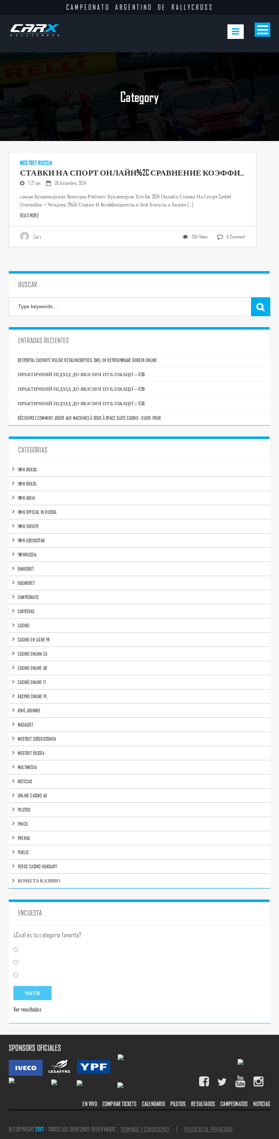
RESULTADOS (203, 1103)
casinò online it (32, 682)
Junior (29, 975)
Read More (29, 215)
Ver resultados (27, 1009)
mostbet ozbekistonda (37, 739)
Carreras (26, 611)
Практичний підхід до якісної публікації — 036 (81, 374)
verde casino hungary (37, 866)
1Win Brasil (27, 469)
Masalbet (25, 724)
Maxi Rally (32, 949)
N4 (25, 962)
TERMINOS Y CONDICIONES (145, 1129)
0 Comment (236, 236)
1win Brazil (27, 483)
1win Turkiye (28, 526)
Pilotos (24, 809)
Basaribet (26, 583)
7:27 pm (34, 183)
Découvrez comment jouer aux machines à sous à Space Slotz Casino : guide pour (89, 418)
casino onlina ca (32, 654)
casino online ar (32, 668)
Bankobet (26, 569)
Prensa (24, 838)
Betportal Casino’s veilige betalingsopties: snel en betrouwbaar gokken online (87, 360)
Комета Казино (39, 880)
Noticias (25, 781)
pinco (23, 824)
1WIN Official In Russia (37, 512)
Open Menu (262, 30)
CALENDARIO (153, 1103)
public (23, 852)
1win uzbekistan (31, 540)
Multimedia (27, 767)
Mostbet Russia (36, 162)
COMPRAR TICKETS (119, 1103)
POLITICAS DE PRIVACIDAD (208, 1129)
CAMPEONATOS (234, 1103)
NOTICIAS (261, 1103)
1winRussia (27, 554)
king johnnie (29, 710)
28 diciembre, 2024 (70, 183)
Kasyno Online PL (32, 696)
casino (23, 625)
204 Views (200, 236)
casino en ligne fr (34, 639)
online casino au (32, 795)
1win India (26, 498)
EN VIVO (89, 1103)
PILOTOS (178, 1103)
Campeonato (28, 597)
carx (37, 236)
